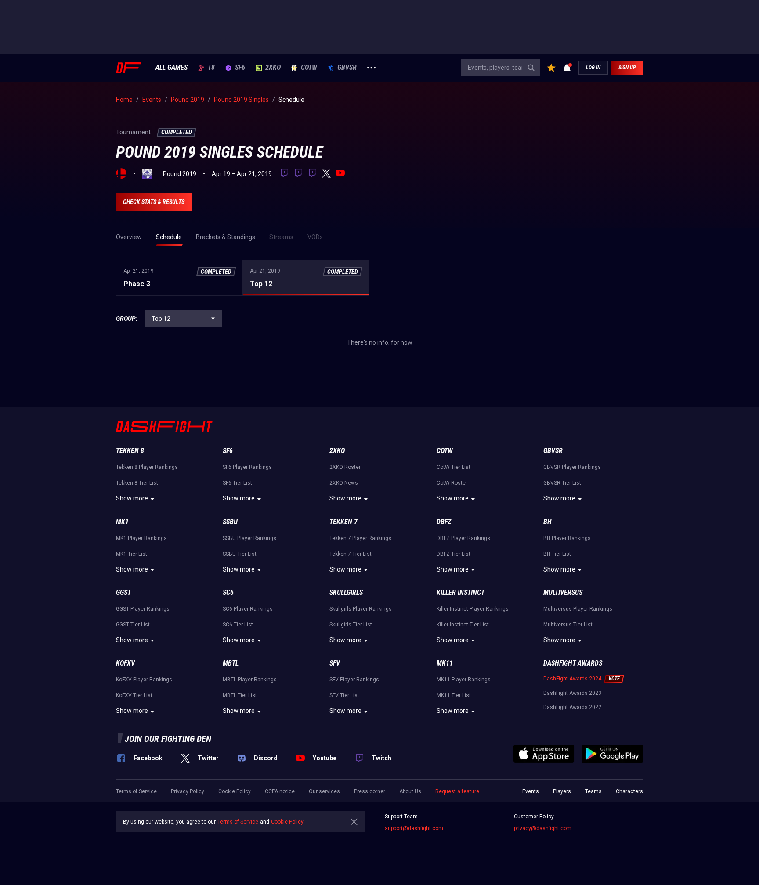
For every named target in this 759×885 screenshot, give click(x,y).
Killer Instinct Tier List (463, 625)
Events (530, 791)
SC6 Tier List (238, 625)
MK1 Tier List (131, 554)
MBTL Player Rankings (250, 679)
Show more (132, 498)
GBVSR (347, 67)
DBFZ (444, 522)
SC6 (228, 592)
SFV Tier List (344, 695)
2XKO (273, 67)
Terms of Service (136, 791)
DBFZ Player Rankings (463, 538)
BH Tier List (557, 554)
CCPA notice (280, 791)
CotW (309, 67)
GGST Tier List (133, 625)
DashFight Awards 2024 (572, 679)
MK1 (122, 522)
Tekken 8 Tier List (137, 483)
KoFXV (125, 663)
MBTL (231, 663)
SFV (334, 663)
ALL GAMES (171, 67)
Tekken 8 (130, 450)
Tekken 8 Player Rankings (147, 467)
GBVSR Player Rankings (572, 467)
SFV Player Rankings (354, 679)
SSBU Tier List (240, 554)
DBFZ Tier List (453, 554)
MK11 (445, 663)
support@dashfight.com (414, 828)
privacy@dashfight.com (542, 828)
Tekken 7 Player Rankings (360, 538)
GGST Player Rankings (143, 609)
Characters (629, 791)
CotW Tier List (453, 467)
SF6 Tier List (237, 483)
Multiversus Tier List (568, 625)
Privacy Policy (187, 791)
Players (562, 791)
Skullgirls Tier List (350, 625)
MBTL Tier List (240, 695)
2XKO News (343, 483)
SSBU (230, 522)
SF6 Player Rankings (247, 467)
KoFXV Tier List (134, 695)
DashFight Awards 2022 (572, 707)
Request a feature (457, 791)
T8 (211, 67)
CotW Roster (452, 483)
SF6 (240, 67)
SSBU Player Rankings (249, 538)
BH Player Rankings (567, 538)
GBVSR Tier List (562, 483)
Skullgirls (346, 592)
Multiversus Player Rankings (577, 609)
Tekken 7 (343, 522)
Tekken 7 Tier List (350, 554)
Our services (324, 791)
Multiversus (562, 592)
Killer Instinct (460, 592)
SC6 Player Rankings (248, 609)
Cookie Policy (234, 791)
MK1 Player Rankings (141, 538)
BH (547, 522)
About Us (410, 791)
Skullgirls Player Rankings (360, 609)
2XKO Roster (345, 467)
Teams (593, 791)
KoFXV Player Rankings (144, 679)
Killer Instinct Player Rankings (473, 609)
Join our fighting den (168, 739)
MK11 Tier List (454, 695)
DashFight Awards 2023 (572, 693)
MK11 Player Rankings (464, 679)
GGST (123, 592)
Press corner (369, 791)
